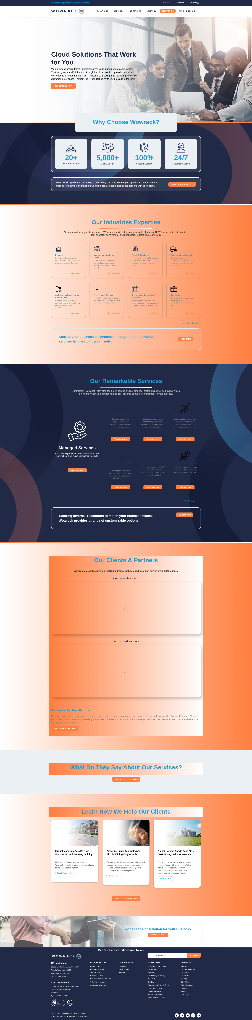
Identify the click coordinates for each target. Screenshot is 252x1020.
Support (183, 991)
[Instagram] (182, 1015)
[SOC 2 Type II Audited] (69, 1003)
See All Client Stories (126, 898)
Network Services (96, 976)
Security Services (96, 973)
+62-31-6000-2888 (60, 996)
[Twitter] (193, 1015)
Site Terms (55, 1013)
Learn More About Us (182, 184)
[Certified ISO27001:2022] (58, 1003)
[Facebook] (177, 1015)
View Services (77, 470)
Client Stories (185, 982)
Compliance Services (98, 985)
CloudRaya (123, 966)
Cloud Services (95, 966)
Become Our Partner (65, 728)
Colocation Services (97, 982)
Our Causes (185, 973)
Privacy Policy (66, 1013)
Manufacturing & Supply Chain (158, 985)
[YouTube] (199, 1015)
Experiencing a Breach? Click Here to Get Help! (72, 3)
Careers (184, 988)
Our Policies (185, 976)
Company (151, 11)
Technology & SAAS (155, 995)
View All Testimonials (126, 779)
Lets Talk (186, 339)
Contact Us (168, 11)
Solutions (102, 11)
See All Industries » (192, 323)
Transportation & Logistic (156, 998)
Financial (151, 973)
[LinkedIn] (188, 1015)
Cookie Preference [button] (79, 1013)
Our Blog (184, 979)
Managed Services (97, 969)
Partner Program (187, 985)
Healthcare (151, 982)
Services (119, 11)
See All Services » (192, 501)
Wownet (122, 973)
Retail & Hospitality (154, 991)
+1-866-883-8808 (60, 976)
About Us (184, 966)
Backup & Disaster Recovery (100, 979)
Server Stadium (124, 969)
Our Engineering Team (189, 969)
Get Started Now (63, 86)
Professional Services (155, 988)
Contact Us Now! (158, 935)
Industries (135, 11)
